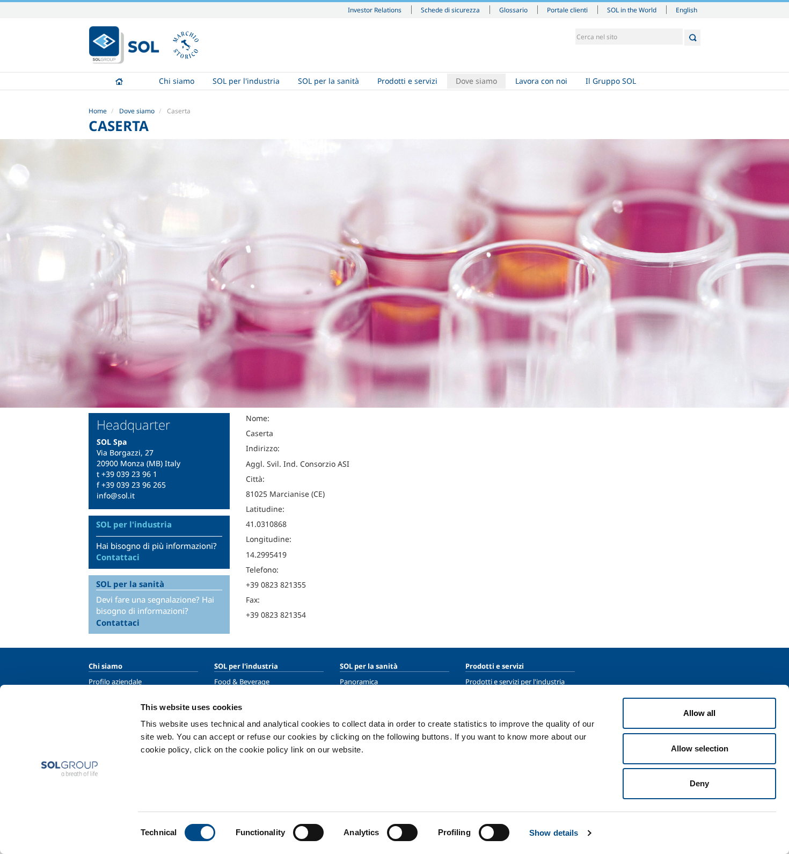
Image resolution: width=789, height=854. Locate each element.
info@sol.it (116, 495)
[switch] (308, 832)
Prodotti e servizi (407, 81)
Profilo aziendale (115, 681)
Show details (553, 832)
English (686, 9)
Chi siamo (176, 81)
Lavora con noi (541, 81)
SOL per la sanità (328, 81)
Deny (699, 783)
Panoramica (359, 681)
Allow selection (699, 748)
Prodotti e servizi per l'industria (515, 681)
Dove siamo (476, 81)
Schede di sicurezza (450, 9)
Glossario (513, 9)
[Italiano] (124, 45)
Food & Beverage (241, 681)
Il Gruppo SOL (611, 81)
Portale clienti (567, 9)
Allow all (699, 713)
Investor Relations (374, 9)
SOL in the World (631, 9)
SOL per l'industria (246, 81)
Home (119, 81)
